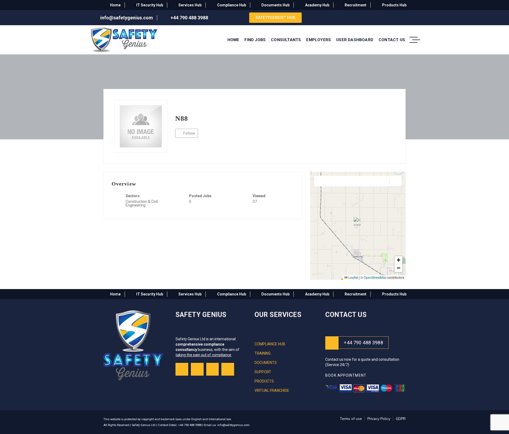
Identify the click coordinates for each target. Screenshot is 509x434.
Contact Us (345, 315)
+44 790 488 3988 (363, 342)
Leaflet (353, 277)
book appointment (346, 375)
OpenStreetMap (375, 277)
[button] (358, 221)
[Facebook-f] (181, 369)
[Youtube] (212, 369)
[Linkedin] (227, 369)
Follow (188, 133)
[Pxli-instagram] (197, 369)
